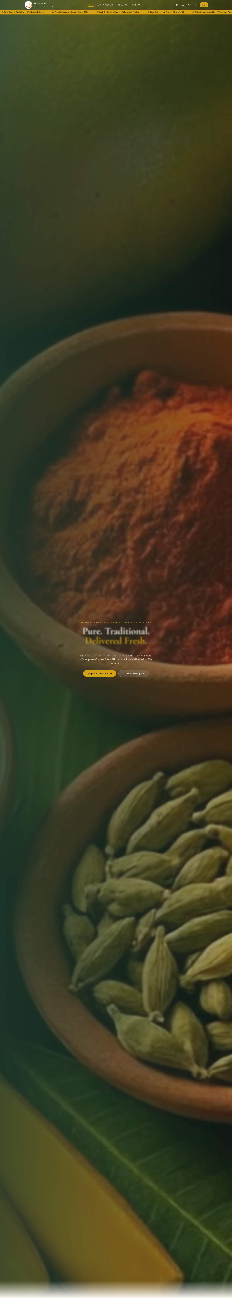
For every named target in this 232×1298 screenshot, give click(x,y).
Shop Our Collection (98, 673)
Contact (137, 5)
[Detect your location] (177, 5)
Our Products (105, 5)
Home (91, 5)
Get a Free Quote (135, 673)
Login (204, 5)
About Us (123, 5)
